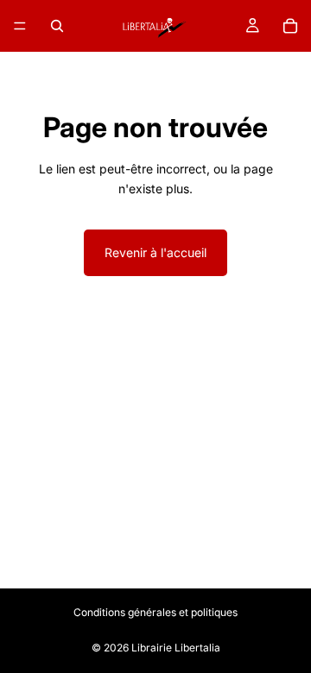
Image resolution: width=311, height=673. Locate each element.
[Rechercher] (57, 26)
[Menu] (20, 26)
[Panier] (290, 26)
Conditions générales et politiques (155, 612)
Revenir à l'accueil (155, 252)
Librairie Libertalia (175, 647)
